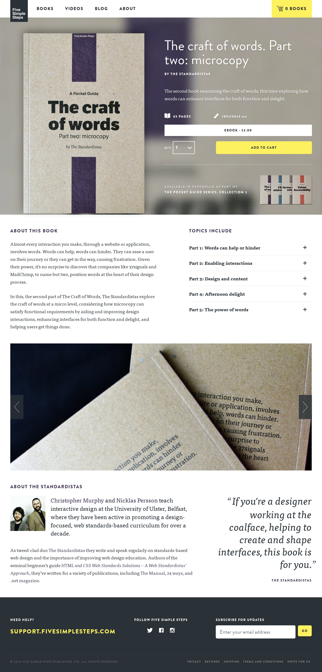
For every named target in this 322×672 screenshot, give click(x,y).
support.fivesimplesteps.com (62, 631)
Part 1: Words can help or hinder (224, 247)
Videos (74, 8)
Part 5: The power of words (218, 309)
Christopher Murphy (77, 500)
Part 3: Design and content (218, 278)
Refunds (212, 662)
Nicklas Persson (137, 500)
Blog (101, 8)
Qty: (168, 148)
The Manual (152, 573)
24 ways (175, 573)
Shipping (231, 662)
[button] (16, 407)
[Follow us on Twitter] (150, 630)
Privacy (194, 662)
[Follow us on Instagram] (172, 630)
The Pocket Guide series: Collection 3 (206, 192)
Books (45, 8)
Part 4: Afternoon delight (217, 293)
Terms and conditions (263, 662)
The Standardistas (67, 550)
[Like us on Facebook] (161, 630)
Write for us (299, 662)
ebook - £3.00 (238, 130)
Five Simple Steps (19, 11)
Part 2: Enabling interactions (220, 263)
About (127, 8)
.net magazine (24, 580)
